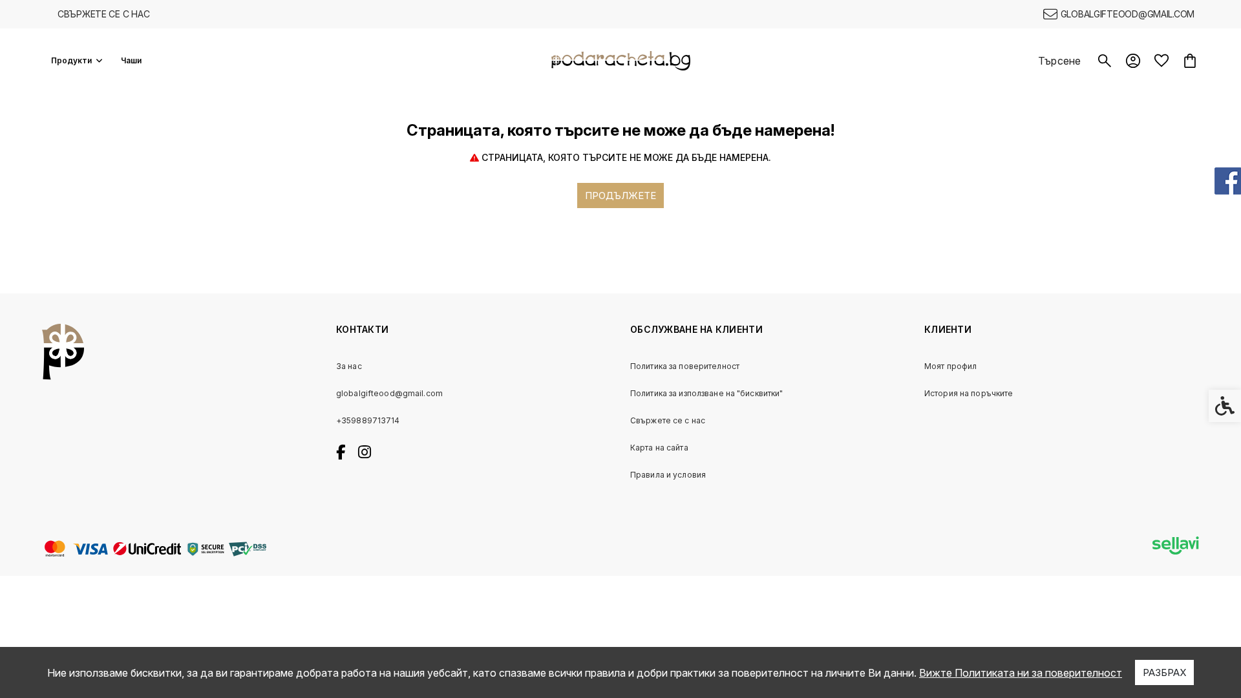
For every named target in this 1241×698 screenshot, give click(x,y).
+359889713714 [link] (368, 420)
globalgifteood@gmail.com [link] (389, 393)
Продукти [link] (71, 60)
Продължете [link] (620, 195)
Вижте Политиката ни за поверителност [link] (1020, 672)
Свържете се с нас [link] (103, 13)
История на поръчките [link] (968, 393)
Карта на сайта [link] (659, 447)
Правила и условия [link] (668, 475)
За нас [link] (349, 366)
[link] (1118, 14)
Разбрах (1164, 672)
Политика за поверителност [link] (684, 366)
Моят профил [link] (950, 366)
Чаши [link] (131, 60)
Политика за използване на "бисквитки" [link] (706, 393)
